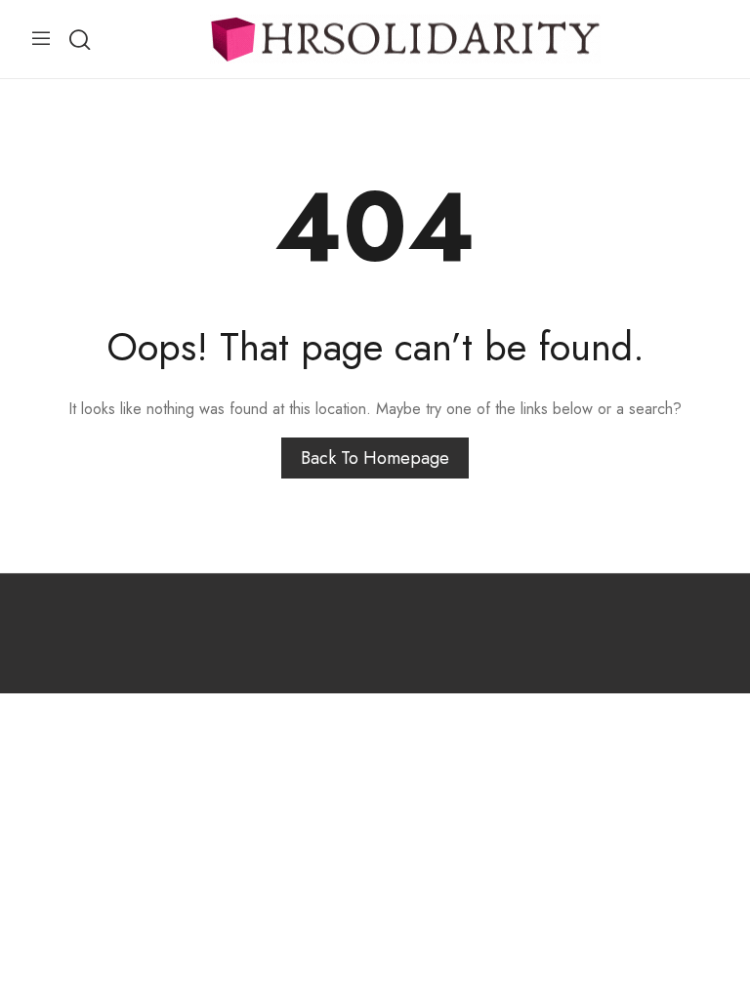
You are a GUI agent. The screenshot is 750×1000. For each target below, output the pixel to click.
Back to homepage (375, 458)
